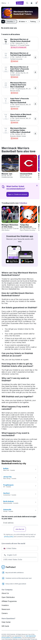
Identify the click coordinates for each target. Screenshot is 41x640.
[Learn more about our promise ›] (9, 567)
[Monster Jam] (10, 166)
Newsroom (6, 609)
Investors (5, 605)
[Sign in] (31, 3)
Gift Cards (5, 626)
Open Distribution (8, 597)
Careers (5, 613)
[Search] (27, 3)
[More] (36, 9)
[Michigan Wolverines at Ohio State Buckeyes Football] (10, 218)
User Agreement (31, 636)
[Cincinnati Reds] (28, 166)
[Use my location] (3, 21)
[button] (8, 3)
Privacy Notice (6, 637)
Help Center (6, 622)
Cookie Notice (17, 637)
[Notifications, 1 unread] (36, 3)
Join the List (19, 529)
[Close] (37, 185)
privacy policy (8, 536)
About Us (5, 593)
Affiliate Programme (9, 601)
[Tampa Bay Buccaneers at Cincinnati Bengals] (28, 218)
